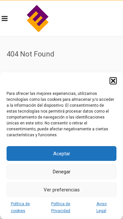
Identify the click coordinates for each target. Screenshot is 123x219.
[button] (113, 80)
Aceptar (61, 154)
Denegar (62, 172)
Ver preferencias (62, 190)
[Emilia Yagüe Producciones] (37, 18)
